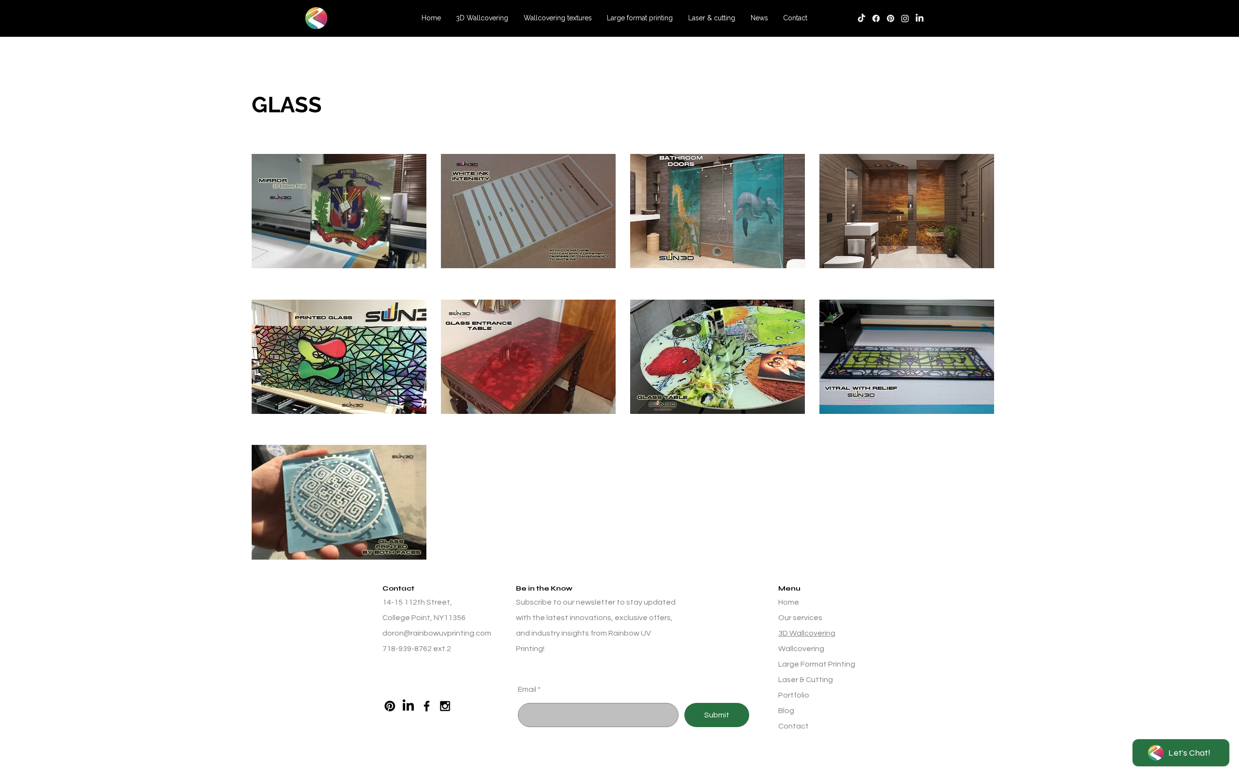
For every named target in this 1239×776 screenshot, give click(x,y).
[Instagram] (905, 18)
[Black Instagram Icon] (445, 706)
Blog (786, 711)
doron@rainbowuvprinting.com (436, 633)
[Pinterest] (390, 706)
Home (788, 602)
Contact (793, 726)
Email (527, 689)
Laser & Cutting (805, 680)
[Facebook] (876, 18)
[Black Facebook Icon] (427, 706)
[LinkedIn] (919, 18)
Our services (800, 618)
